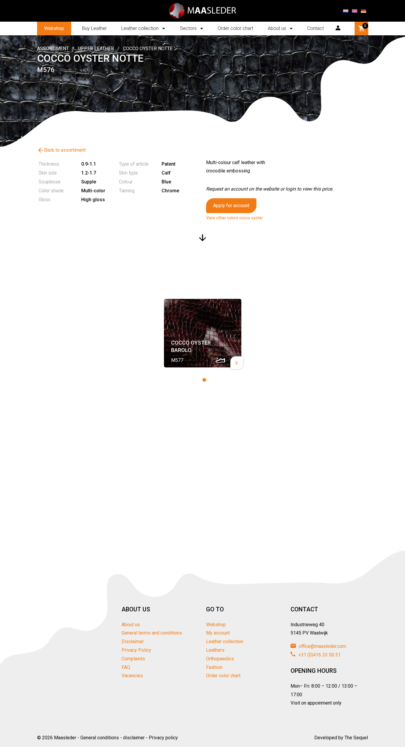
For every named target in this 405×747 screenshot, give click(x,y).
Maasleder (65, 737)
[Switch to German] (363, 11)
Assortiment (53, 48)
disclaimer (134, 737)
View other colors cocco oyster (234, 217)
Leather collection (140, 28)
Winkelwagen (365, 26)
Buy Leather (94, 28)
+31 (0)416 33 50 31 (319, 655)
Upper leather (96, 48)
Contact (315, 28)
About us (277, 28)
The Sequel (356, 737)
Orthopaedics (220, 659)
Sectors (188, 28)
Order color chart (235, 28)
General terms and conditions (152, 633)
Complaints (133, 659)
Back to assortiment (61, 150)
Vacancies (132, 675)
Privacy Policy (136, 650)
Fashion (214, 667)
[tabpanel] (202, 333)
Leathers (215, 650)
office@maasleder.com (322, 646)
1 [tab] (204, 380)
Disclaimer (133, 641)
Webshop (54, 28)
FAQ (126, 667)
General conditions (99, 737)
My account (218, 633)
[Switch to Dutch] (345, 11)
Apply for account (231, 205)
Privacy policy (163, 737)
